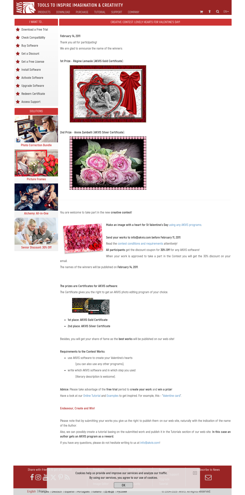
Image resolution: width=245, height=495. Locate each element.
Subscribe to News (208, 470)
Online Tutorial (91, 396)
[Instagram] (38, 477)
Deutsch (57, 491)
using (141, 225)
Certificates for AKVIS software (97, 286)
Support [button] (116, 12)
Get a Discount (30, 53)
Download (63, 12)
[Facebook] (32, 477)
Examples (112, 396)
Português (83, 491)
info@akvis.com (141, 237)
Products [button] (44, 12)
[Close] (195, 473)
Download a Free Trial (34, 29)
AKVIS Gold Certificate (108, 61)
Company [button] (133, 12)
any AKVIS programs (188, 225)
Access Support (30, 102)
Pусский (122, 491)
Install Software (31, 69)
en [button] (225, 12)
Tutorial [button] (99, 12)
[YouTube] (45, 477)
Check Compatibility (33, 37)
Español (69, 491)
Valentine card (171, 396)
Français (44, 491)
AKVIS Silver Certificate (108, 132)
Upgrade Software (32, 86)
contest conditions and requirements (140, 244)
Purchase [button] (82, 12)
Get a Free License (32, 61)
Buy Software (29, 45)
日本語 (109, 491)
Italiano (96, 491)
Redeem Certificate (33, 94)
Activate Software (32, 77)
